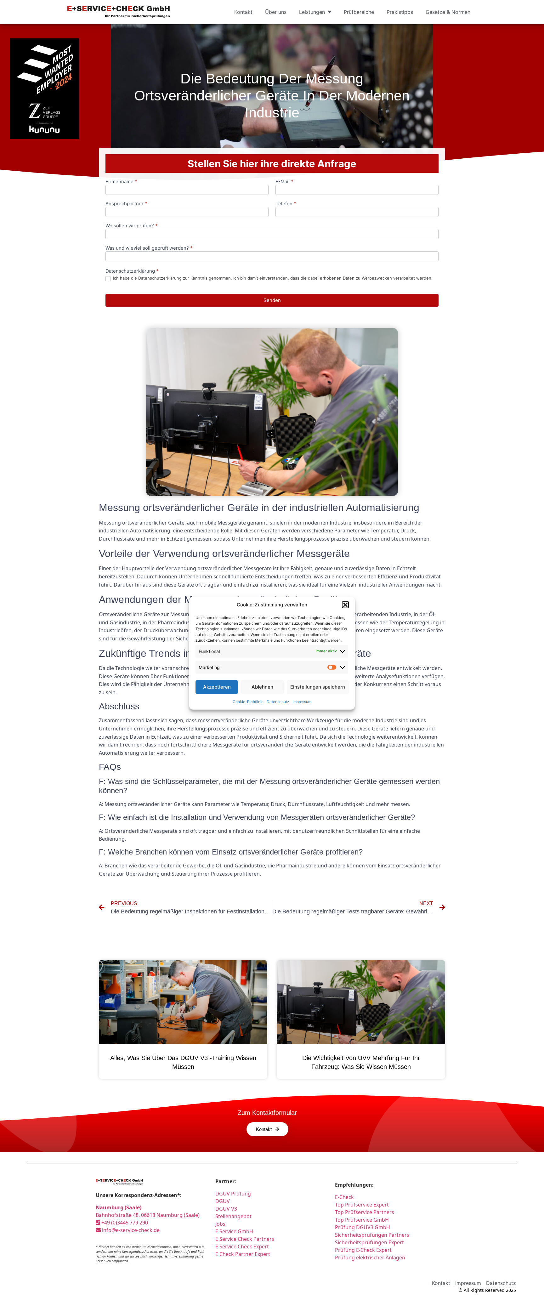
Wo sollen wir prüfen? (131, 226)
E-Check (344, 1197)
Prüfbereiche (359, 12)
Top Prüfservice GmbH (362, 1219)
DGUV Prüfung (233, 1193)
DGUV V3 (226, 1208)
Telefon (285, 204)
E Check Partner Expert (242, 1254)
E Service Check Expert (242, 1246)
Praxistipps (400, 12)
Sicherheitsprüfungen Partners (372, 1234)
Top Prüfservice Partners (364, 1212)
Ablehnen (262, 687)
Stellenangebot (233, 1216)
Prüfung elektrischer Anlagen (370, 1257)
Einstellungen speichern (317, 687)
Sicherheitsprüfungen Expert (369, 1242)
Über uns (275, 12)
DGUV (222, 1201)
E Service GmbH (234, 1231)
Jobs (220, 1223)
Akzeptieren (217, 687)
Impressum (301, 701)
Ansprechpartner (126, 204)
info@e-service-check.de (130, 1230)
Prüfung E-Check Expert (363, 1249)
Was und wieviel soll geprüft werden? (149, 248)
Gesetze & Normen (448, 12)
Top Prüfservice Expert (362, 1204)
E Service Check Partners (244, 1238)
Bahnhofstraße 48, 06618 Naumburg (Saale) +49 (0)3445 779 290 (148, 1215)
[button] (345, 605)
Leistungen (312, 12)
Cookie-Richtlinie (248, 701)
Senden (272, 300)
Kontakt (243, 12)
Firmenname (121, 182)
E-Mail (284, 182)
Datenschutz (278, 701)
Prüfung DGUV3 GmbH (362, 1227)
